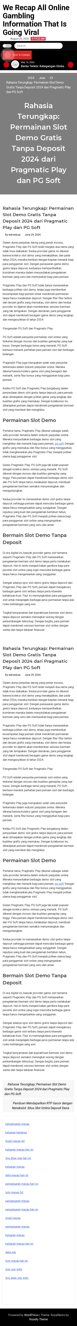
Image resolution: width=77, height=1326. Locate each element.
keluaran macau (15, 1166)
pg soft (59, 443)
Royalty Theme (38, 1319)
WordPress (31, 1315)
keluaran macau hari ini (19, 1149)
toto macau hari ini (16, 1261)
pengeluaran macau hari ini (21, 1184)
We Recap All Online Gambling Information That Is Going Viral (36, 20)
